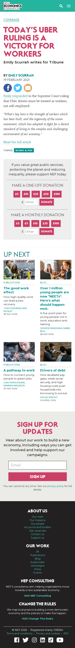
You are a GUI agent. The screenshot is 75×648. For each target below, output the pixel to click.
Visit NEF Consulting (37, 595)
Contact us (37, 534)
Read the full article (17, 142)
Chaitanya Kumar (14, 382)
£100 (57, 193)
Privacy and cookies (48, 633)
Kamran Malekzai (14, 385)
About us (37, 511)
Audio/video (37, 562)
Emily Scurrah (21, 75)
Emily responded (15, 96)
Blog (43, 282)
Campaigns (37, 565)
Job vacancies (37, 530)
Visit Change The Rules (37, 618)
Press (37, 569)
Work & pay (23, 150)
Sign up (37, 476)
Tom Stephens (12, 308)
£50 (45, 193)
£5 (16, 193)
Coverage (11, 20)
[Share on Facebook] (8, 88)
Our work (37, 516)
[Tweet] (18, 88)
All (37, 551)
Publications (11, 282)
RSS (66, 633)
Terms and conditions (19, 633)
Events (37, 572)
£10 (26, 193)
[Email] (28, 88)
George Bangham (51, 328)
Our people (37, 523)
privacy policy (55, 486)
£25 (35, 193)
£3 (17, 223)
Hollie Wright (49, 397)
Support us (37, 537)
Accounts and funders (37, 527)
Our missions (37, 520)
